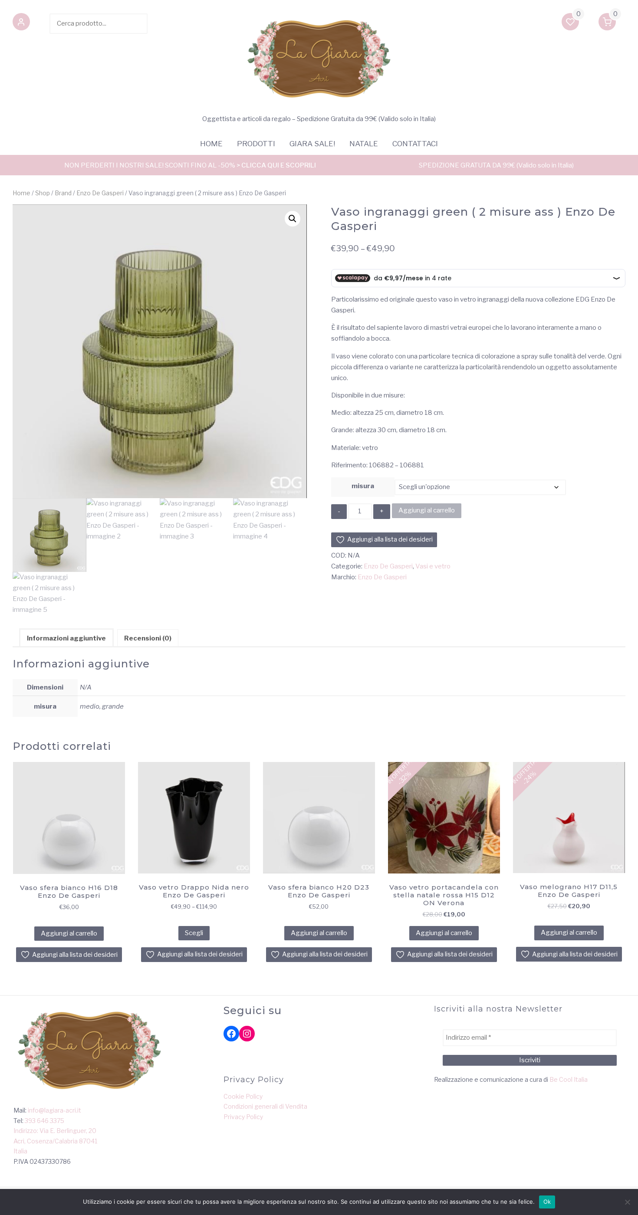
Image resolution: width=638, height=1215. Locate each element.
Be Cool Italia (568, 1079)
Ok (547, 1201)
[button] (21, 23)
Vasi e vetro (433, 566)
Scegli (194, 933)
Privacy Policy (243, 1116)
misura (363, 486)
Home (211, 143)
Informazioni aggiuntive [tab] (66, 638)
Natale (363, 143)
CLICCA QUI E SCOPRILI (278, 165)
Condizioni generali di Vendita (265, 1106)
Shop (42, 193)
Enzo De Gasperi (100, 193)
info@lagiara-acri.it (54, 1110)
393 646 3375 (44, 1120)
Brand (63, 193)
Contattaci (415, 143)
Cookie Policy (243, 1096)
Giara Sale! (312, 143)
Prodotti (256, 143)
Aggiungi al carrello (426, 510)
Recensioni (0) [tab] (147, 638)
